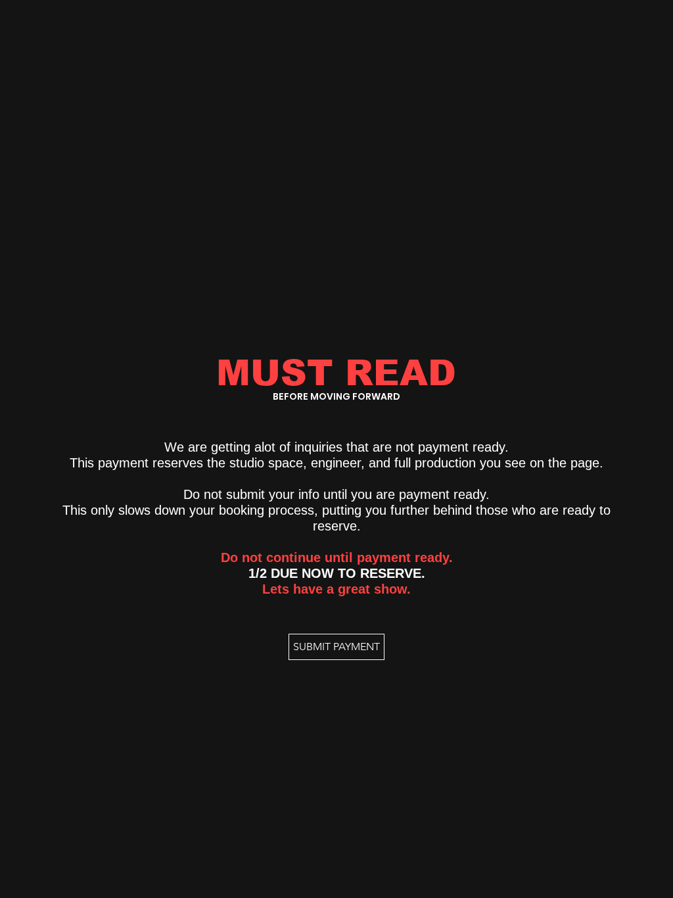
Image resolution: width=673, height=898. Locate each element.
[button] (336, 647)
